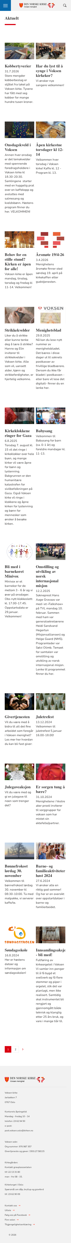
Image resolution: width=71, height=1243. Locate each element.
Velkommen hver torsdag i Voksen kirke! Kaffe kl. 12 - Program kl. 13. (48, 166)
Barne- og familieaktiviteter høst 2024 (50, 871)
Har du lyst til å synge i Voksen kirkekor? (49, 71)
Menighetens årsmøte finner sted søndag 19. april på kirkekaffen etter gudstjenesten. (49, 273)
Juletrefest (45, 716)
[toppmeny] (5, 5)
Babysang (44, 430)
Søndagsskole (16, 950)
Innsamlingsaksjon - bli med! (51, 952)
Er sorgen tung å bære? (50, 789)
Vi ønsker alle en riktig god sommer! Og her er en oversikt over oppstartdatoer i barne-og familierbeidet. (50, 896)
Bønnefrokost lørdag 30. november (16, 871)
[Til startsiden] (25, 1079)
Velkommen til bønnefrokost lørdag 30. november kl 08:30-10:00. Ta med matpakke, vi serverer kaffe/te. (19, 892)
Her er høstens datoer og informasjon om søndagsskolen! (15, 966)
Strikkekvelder (17, 330)
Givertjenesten (17, 716)
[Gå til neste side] (22, 1049)
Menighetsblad (48, 330)
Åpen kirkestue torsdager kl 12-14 (49, 149)
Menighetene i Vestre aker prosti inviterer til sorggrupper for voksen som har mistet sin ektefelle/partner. (50, 812)
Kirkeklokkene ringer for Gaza (18, 433)
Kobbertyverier (18, 66)
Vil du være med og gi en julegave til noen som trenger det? (18, 798)
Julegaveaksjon (18, 786)
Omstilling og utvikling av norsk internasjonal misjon (47, 576)
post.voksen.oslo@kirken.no (19, 1130)
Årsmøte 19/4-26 (50, 254)
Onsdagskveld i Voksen (18, 147)
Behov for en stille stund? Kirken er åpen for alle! (18, 261)
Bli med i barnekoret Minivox (14, 571)
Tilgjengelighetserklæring (18, 1224)
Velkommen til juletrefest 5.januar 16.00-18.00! (49, 731)
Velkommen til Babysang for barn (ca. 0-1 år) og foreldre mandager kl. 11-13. (50, 445)
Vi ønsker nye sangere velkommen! (50, 83)
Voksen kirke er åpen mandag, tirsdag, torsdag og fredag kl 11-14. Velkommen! (19, 280)
